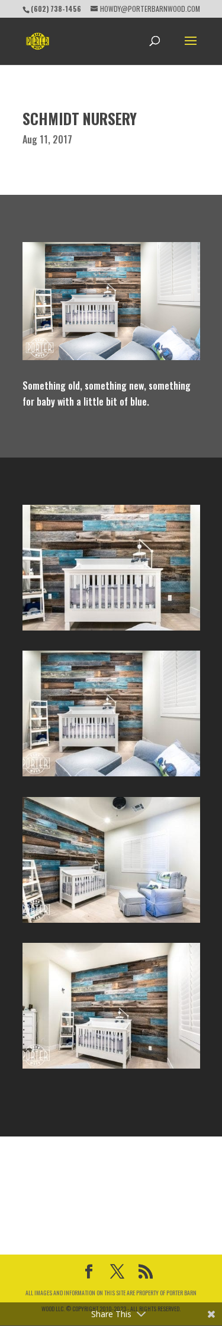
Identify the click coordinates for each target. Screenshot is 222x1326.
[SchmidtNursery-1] (111, 923)
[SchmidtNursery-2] (111, 776)
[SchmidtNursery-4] (111, 1069)
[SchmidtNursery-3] (111, 630)
